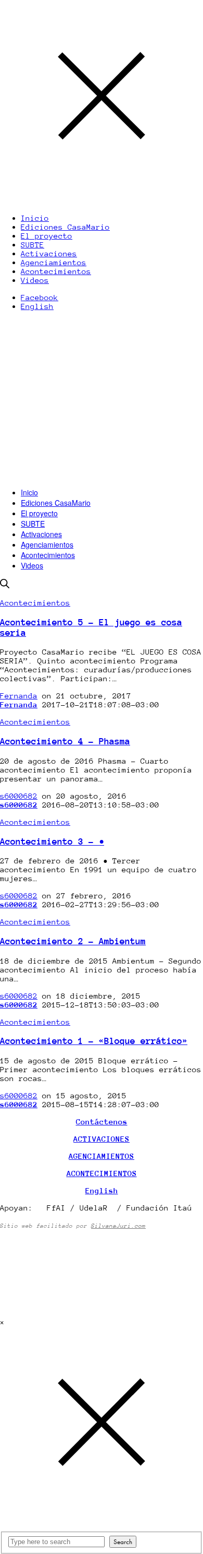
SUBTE (33, 523)
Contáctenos (102, 1121)
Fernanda (18, 695)
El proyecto (39, 513)
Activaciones (41, 534)
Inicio (29, 492)
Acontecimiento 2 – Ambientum (73, 941)
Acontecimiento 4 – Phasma (65, 741)
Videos (32, 565)
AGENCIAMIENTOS (101, 1156)
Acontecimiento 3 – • (52, 841)
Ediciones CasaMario (56, 502)
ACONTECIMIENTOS (102, 1173)
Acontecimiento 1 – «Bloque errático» (93, 1041)
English (37, 306)
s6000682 (18, 795)
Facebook (39, 297)
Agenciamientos (47, 544)
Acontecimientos (48, 555)
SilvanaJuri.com (118, 1226)
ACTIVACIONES (101, 1138)
